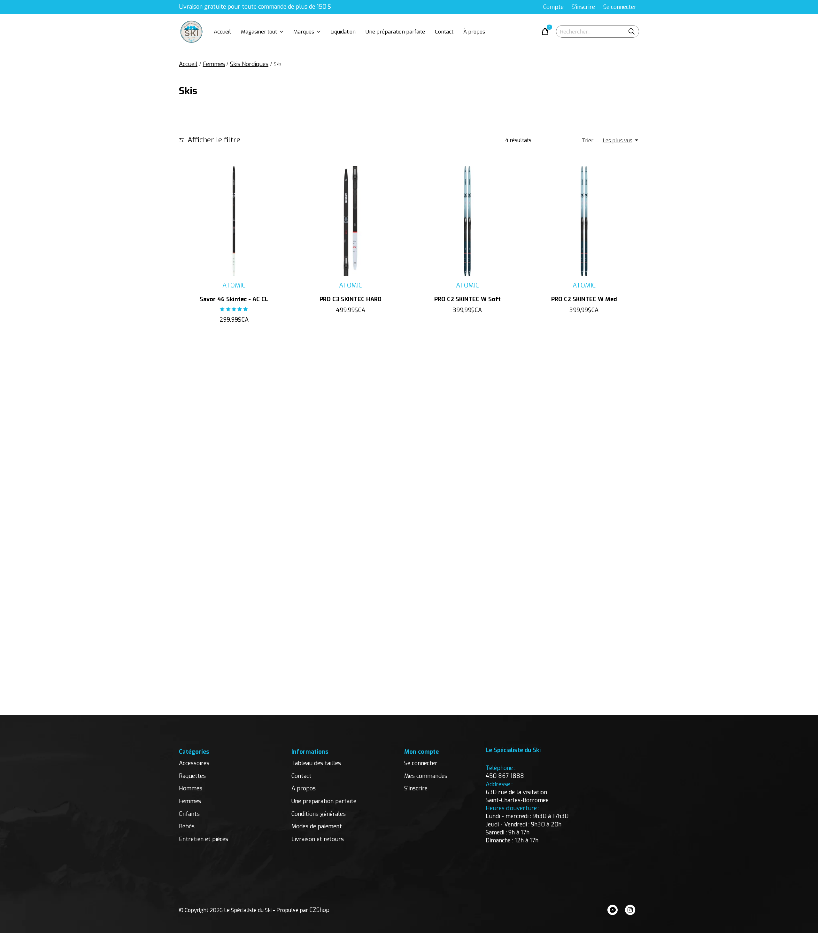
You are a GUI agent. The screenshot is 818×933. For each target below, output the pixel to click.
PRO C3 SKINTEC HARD (351, 299)
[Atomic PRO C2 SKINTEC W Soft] (467, 221)
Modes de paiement (316, 826)
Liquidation (343, 31)
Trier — (590, 140)
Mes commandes (425, 776)
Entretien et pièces (203, 839)
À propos (474, 31)
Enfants (189, 814)
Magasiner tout (259, 31)
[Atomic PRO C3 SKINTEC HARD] (350, 221)
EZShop (319, 910)
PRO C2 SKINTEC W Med (584, 299)
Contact (444, 31)
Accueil (222, 31)
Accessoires (194, 763)
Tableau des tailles (316, 763)
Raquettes (192, 776)
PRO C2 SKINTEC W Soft (467, 299)
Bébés (187, 826)
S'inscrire (416, 788)
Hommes (190, 788)
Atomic (233, 285)
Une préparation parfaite (395, 31)
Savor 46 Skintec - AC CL (234, 299)
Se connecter (420, 763)
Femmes (190, 801)
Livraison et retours (317, 839)
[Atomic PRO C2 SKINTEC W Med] (584, 221)
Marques (303, 31)
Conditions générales (318, 814)
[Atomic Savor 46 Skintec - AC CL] (234, 221)
